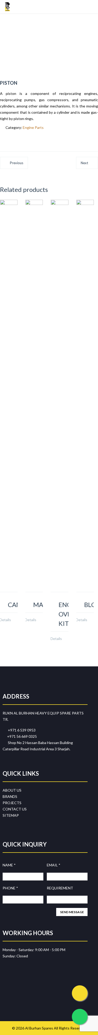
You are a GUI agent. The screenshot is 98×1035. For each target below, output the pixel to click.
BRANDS (10, 796)
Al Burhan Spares (39, 1028)
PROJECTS (12, 802)
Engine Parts (33, 127)
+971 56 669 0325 (21, 736)
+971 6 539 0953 (20, 730)
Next (84, 163)
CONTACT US (15, 809)
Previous (16, 163)
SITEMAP (11, 815)
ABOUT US (12, 790)
